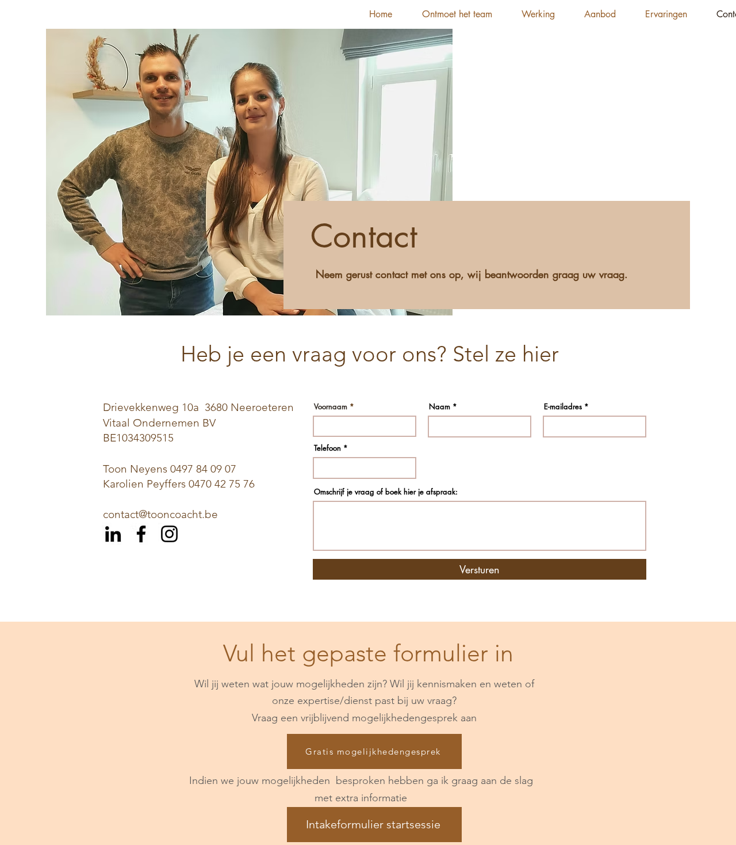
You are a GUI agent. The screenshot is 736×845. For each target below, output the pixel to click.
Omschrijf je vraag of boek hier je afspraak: (386, 492)
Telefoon (327, 448)
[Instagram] (169, 534)
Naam (439, 406)
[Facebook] (141, 534)
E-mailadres (563, 406)
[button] (457, 14)
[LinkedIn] (113, 534)
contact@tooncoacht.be (160, 514)
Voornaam (330, 406)
